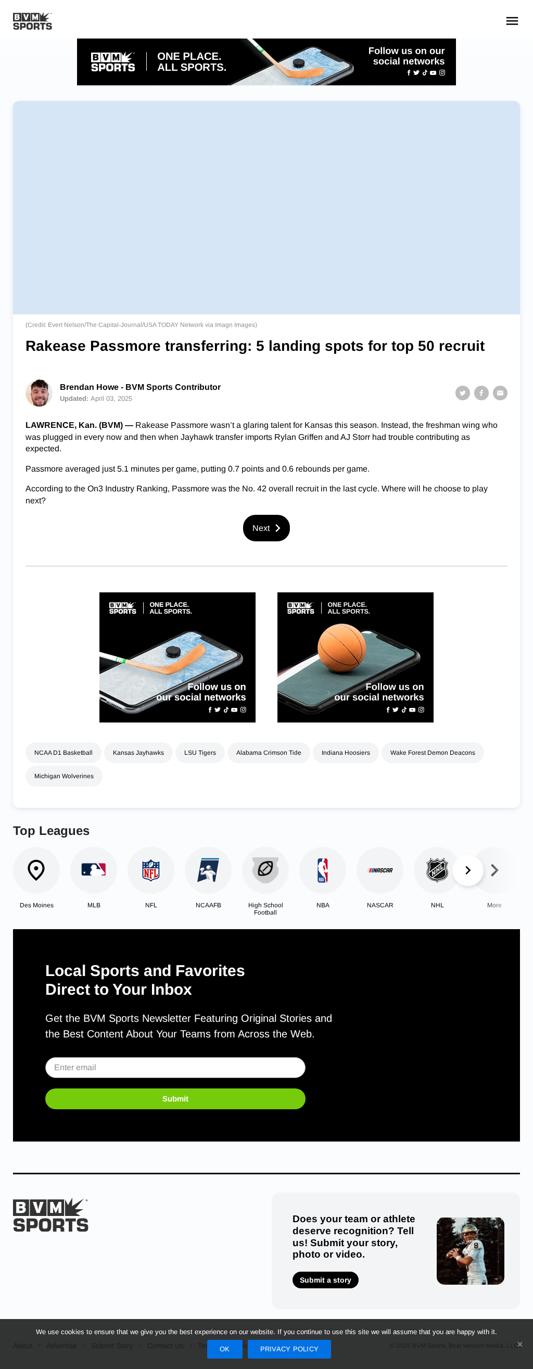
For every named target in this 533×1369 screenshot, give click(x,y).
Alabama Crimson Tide (268, 752)
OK (225, 1349)
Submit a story (325, 1280)
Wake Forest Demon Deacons (432, 752)
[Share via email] (500, 393)
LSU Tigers (200, 752)
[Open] (512, 20)
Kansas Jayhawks (138, 752)
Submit (175, 1098)
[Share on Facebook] (481, 393)
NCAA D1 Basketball (63, 752)
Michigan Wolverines (64, 776)
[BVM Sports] (50, 1215)
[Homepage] (32, 21)
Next (261, 528)
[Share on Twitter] (462, 393)
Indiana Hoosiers (346, 752)
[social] (266, 62)
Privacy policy (289, 1349)
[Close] (520, 1344)
